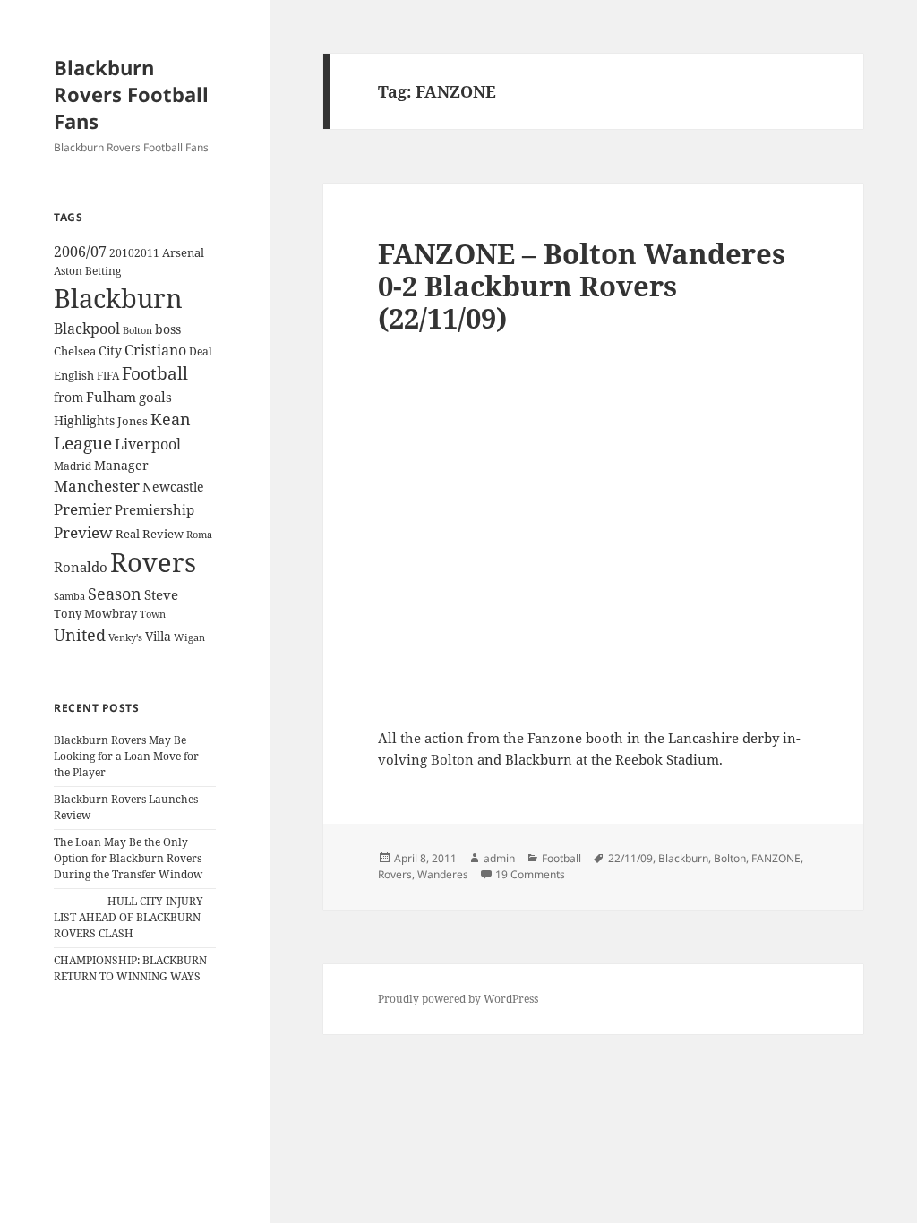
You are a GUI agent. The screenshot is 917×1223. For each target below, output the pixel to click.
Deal (200, 351)
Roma (199, 534)
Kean (170, 419)
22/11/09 (630, 858)
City (110, 350)
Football (155, 373)
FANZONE (776, 858)
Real (128, 534)
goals (155, 397)
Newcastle (173, 486)
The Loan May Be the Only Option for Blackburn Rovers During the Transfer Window (128, 858)
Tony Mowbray (95, 613)
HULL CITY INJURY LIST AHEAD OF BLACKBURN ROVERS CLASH (128, 917)
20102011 (134, 253)
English (74, 375)
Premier (83, 509)
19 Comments (530, 874)
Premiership (154, 509)
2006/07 (80, 251)
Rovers (153, 561)
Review (163, 534)
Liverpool (148, 444)
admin (499, 858)
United (80, 635)
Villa (158, 636)
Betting (103, 270)
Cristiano (155, 350)
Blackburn (118, 298)
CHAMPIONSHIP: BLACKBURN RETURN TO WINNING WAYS (130, 968)
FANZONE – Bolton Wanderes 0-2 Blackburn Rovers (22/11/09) (581, 286)
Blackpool (87, 328)
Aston (68, 270)
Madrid (72, 465)
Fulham (111, 397)
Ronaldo (80, 567)
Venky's (125, 637)
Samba (69, 596)
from (68, 397)
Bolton (137, 330)
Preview (83, 532)
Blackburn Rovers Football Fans (131, 94)
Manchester (97, 485)
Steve (161, 595)
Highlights (84, 420)
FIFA (108, 375)
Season (114, 593)
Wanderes (442, 874)
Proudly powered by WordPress (458, 998)
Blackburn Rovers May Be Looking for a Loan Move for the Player (126, 756)
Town (153, 613)
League (83, 443)
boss (168, 329)
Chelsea (75, 351)
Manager (121, 465)
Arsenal (183, 253)
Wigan (189, 637)
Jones (132, 421)
